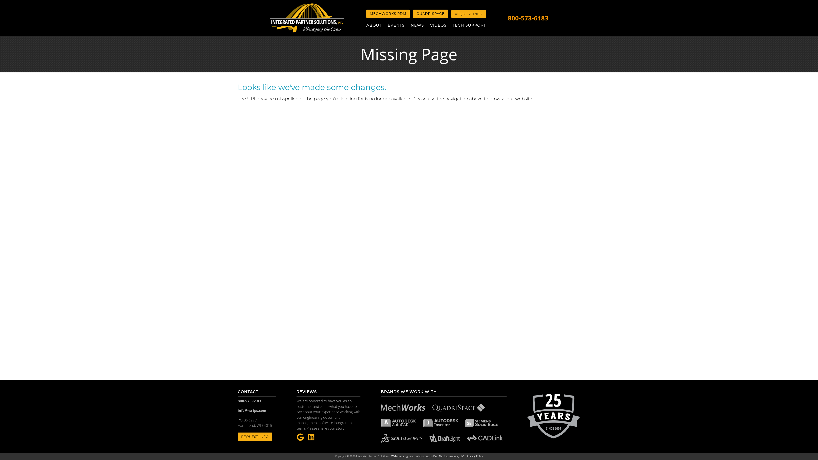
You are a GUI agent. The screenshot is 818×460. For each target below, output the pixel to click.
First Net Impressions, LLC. (449, 456)
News (417, 25)
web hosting (422, 456)
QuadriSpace (430, 14)
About (374, 25)
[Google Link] (300, 437)
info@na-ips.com (252, 410)
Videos (438, 25)
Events (396, 25)
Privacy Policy (475, 456)
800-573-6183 (528, 18)
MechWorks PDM (388, 14)
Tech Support (469, 25)
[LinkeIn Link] (311, 437)
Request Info (468, 14)
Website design (400, 456)
